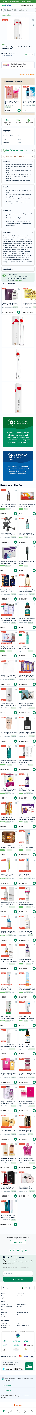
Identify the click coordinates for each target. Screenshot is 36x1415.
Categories (4, 1312)
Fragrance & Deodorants (29, 14)
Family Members (21, 1295)
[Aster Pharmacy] (16, 1341)
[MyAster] (5, 1341)
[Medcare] (28, 1345)
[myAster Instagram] (14, 1251)
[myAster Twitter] (18, 1251)
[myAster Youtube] (26, 1251)
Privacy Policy (20, 1323)
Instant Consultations (6, 1306)
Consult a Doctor (5, 1304)
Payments (4, 1327)
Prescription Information (23, 1312)
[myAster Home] (2, 1378)
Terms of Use (4, 1323)
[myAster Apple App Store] (18, 1369)
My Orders (4, 1314)
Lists (2, 1295)
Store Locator (4, 1317)
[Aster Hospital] (26, 1341)
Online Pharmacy (4, 14)
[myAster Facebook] (10, 1251)
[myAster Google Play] (8, 1369)
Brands (18, 1314)
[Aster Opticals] (16, 1345)
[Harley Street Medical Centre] (16, 1349)
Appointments (20, 1293)
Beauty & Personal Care (16, 14)
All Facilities (20, 1306)
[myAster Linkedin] (22, 1251)
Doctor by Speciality (22, 1304)
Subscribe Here (18, 1279)
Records (3, 1293)
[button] (33, 20)
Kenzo (3, 44)
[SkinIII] (27, 1349)
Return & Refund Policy (23, 1325)
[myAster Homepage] (29, 1366)
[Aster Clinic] (5, 1345)
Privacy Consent (5, 1325)
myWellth (3, 1298)
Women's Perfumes (6, 15)
